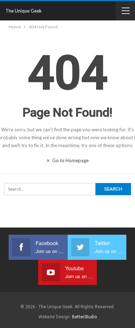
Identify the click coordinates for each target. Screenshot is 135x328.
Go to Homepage (70, 160)
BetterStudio (84, 316)
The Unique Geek (23, 11)
